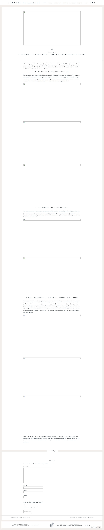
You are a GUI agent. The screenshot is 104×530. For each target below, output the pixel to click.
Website (25, 495)
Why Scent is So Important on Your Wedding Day (81, 517)
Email (25, 490)
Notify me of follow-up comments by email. (33, 502)
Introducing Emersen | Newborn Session (20, 517)
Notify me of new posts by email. (30, 507)
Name (25, 485)
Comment (25, 466)
